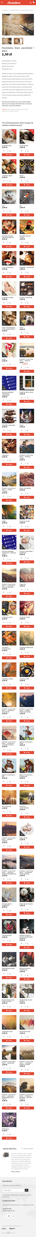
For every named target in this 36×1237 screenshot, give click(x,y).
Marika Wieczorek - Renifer (26, 1000)
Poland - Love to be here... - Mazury (26, 359)
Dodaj (10, 154)
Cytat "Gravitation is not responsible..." (9, 328)
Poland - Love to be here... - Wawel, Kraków (8, 839)
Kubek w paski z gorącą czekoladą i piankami (26, 937)
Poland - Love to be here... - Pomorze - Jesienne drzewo (8, 743)
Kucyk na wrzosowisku (24, 807)
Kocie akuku (24, 145)
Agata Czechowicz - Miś (9, 775)
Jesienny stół (24, 679)
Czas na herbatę (7, 267)
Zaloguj (4, 109)
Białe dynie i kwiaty (26, 904)
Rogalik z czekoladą (27, 267)
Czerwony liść (7, 935)
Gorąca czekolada (26, 297)
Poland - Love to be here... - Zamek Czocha (8, 489)
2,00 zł (25, 364)
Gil (21, 206)
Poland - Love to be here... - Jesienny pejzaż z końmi (26, 1063)
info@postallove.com (8, 1210)
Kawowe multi (25, 521)
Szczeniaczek (6, 145)
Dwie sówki (23, 838)
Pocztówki (4, 10)
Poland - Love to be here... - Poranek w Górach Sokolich (8, 586)
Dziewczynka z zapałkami (7, 904)
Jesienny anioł (25, 617)
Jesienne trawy (7, 1031)
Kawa (21, 425)
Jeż (3, 206)
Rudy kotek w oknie (26, 392)
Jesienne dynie (7, 175)
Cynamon (5, 455)
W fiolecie (5, 1129)
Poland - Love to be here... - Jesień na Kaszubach (8, 710)
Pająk (4, 521)
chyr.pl (13, 1233)
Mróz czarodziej (25, 488)
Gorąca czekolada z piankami (26, 552)
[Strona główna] (13, 4)
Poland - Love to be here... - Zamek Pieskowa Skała (26, 710)
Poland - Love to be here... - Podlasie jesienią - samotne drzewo (26, 1097)
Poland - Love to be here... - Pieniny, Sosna (26, 456)
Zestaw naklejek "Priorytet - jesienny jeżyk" (9, 553)
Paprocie (23, 584)
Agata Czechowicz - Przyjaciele (26, 775)
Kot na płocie (6, 806)
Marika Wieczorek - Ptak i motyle (8, 1000)
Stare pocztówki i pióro (27, 10)
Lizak (4, 359)
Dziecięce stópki (7, 297)
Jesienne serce (7, 617)
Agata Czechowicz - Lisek (26, 742)
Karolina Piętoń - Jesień (25, 236)
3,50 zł (4, 299)
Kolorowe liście (25, 1031)
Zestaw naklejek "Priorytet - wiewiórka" (7, 393)
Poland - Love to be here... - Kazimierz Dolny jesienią (26, 872)
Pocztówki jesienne (14, 10)
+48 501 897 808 (6, 1209)
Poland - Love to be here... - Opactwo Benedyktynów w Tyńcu (8, 1097)
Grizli (21, 327)
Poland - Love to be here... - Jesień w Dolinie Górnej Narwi (9, 872)
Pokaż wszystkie (28, 1148)
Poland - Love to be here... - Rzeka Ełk (8, 1062)
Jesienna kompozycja (6, 648)
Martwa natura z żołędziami (25, 969)
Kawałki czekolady (8, 425)
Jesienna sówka (7, 679)
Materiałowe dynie (8, 968)
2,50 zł (4, 147)
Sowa (21, 175)
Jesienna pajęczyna (26, 647)
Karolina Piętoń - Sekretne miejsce (8, 236)
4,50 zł (22, 745)
